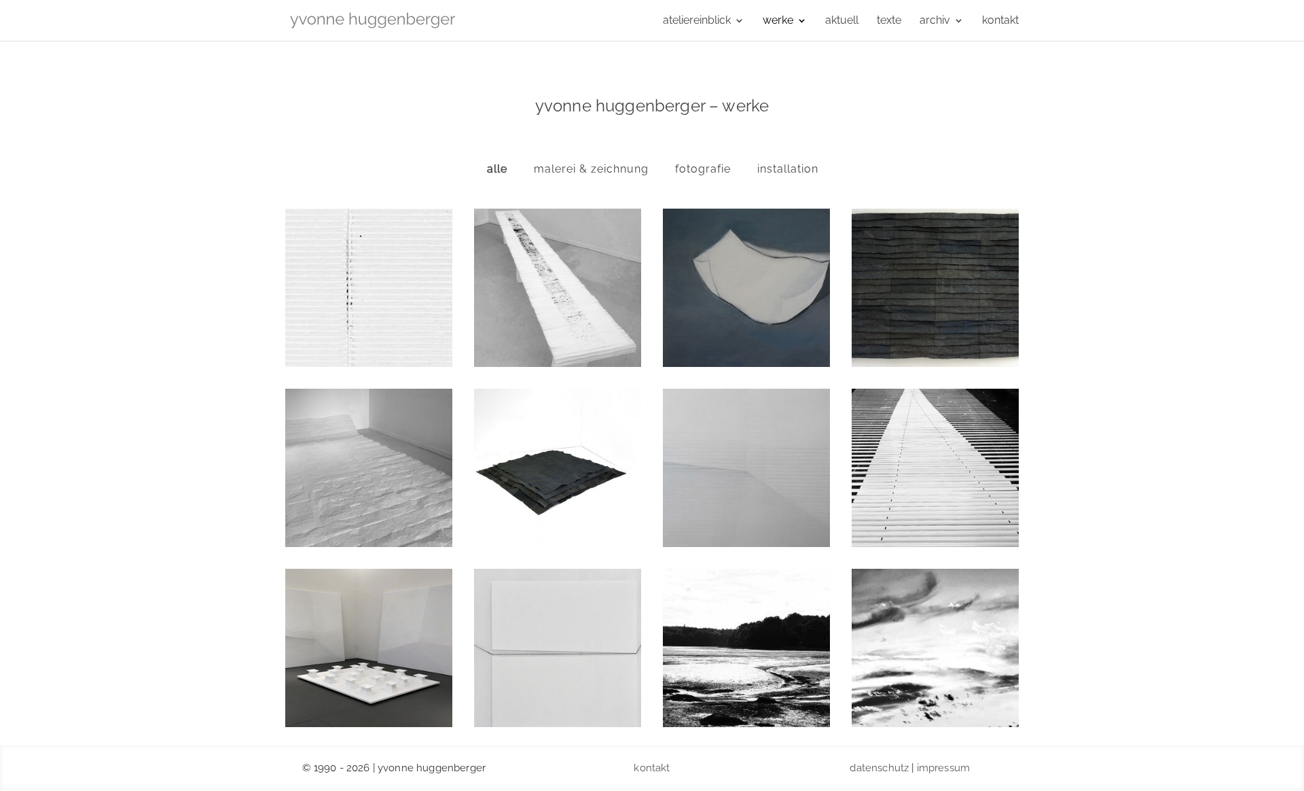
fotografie (703, 168)
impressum (943, 768)
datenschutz (879, 768)
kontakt (652, 768)
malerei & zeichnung (591, 168)
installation (787, 168)
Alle (497, 168)
